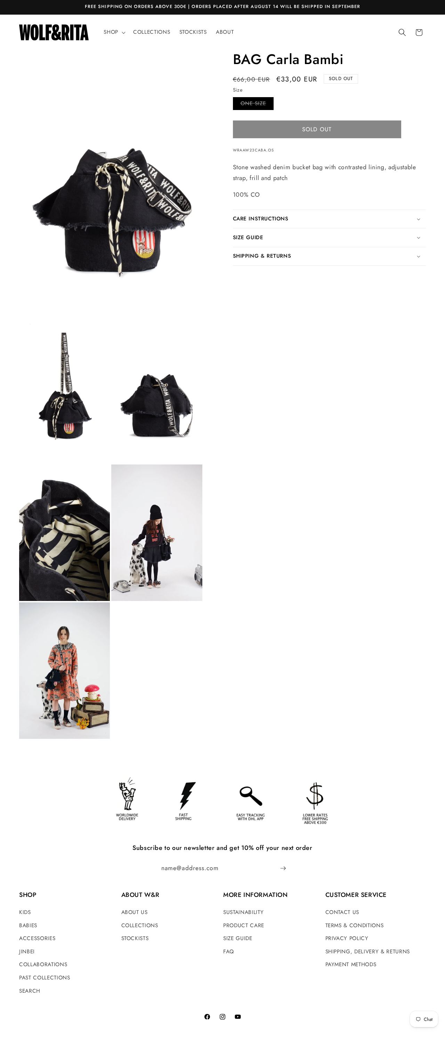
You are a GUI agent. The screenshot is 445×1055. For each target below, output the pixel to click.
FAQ (228, 951)
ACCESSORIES (37, 938)
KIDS (25, 912)
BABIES (28, 925)
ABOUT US (134, 912)
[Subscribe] (283, 868)
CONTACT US (342, 912)
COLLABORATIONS (43, 964)
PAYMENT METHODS (351, 964)
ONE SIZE (257, 104)
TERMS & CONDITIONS (354, 925)
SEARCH (29, 991)
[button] (114, 32)
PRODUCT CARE (243, 925)
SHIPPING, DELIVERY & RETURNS (367, 951)
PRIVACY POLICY (347, 938)
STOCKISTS (135, 938)
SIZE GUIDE (237, 938)
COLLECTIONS (139, 925)
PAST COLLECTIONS (44, 978)
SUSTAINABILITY (243, 912)
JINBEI (27, 951)
